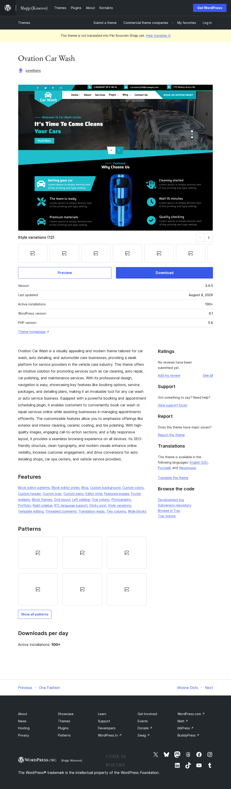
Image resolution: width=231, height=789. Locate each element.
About (22, 714)
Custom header (29, 494)
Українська (187, 468)
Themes (24, 23)
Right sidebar (42, 505)
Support (104, 721)
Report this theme (171, 435)
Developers (107, 728)
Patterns (64, 735)
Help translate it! (158, 35)
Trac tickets (167, 516)
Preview (65, 272)
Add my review (169, 375)
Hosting (24, 728)
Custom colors (133, 487)
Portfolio (24, 505)
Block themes (42, 499)
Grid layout (62, 499)
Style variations (119, 505)
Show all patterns (35, 614)
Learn (102, 714)
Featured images (116, 494)
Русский (164, 468)
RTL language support (71, 505)
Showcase (66, 714)
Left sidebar (81, 499)
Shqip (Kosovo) (71, 760)
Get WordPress (209, 8)
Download (164, 272)
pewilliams (33, 70)
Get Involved (147, 714)
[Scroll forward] (209, 237)
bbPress (186, 728)
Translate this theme (173, 478)
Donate (145, 728)
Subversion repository (174, 505)
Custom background (105, 487)
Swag (144, 735)
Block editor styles (66, 487)
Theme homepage (32, 332)
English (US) (199, 462)
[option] (38, 553)
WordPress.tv (110, 735)
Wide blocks (137, 511)
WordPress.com (191, 714)
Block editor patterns (34, 487)
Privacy (23, 735)
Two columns (116, 511)
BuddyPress (188, 735)
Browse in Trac (169, 510)
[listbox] (82, 571)
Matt (183, 721)
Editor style (93, 494)
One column (101, 499)
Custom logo (52, 494)
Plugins (63, 728)
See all (208, 375)
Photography (121, 499)
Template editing (31, 511)
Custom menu (73, 494)
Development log (171, 500)
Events (143, 721)
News (22, 721)
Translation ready (92, 511)
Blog (84, 487)
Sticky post (97, 505)
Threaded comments (61, 511)
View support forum (172, 405)
